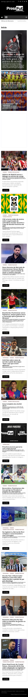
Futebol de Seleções (13, 215)
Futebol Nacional (12, 265)
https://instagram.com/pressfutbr (22, 1)
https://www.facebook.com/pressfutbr (18, 1)
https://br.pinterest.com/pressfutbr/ (26, 1)
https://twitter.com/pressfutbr (20, 1)
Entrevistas (6, 357)
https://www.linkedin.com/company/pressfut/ (24, 1)
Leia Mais (5, 190)
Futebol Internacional (13, 172)
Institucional (6, 444)
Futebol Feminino (7, 216)
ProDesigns (24, 694)
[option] (22, 21)
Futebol (5, 172)
